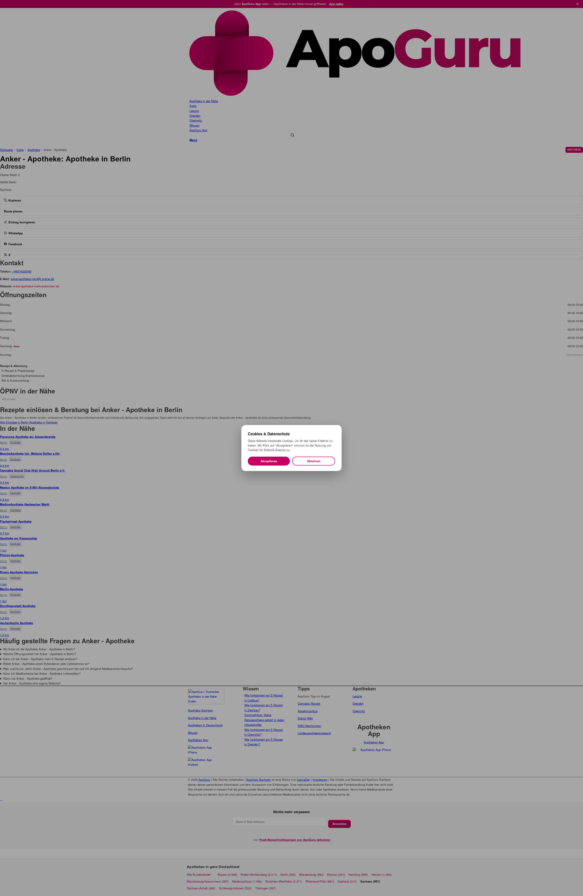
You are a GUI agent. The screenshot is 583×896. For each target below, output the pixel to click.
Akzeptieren (269, 461)
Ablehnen (313, 461)
